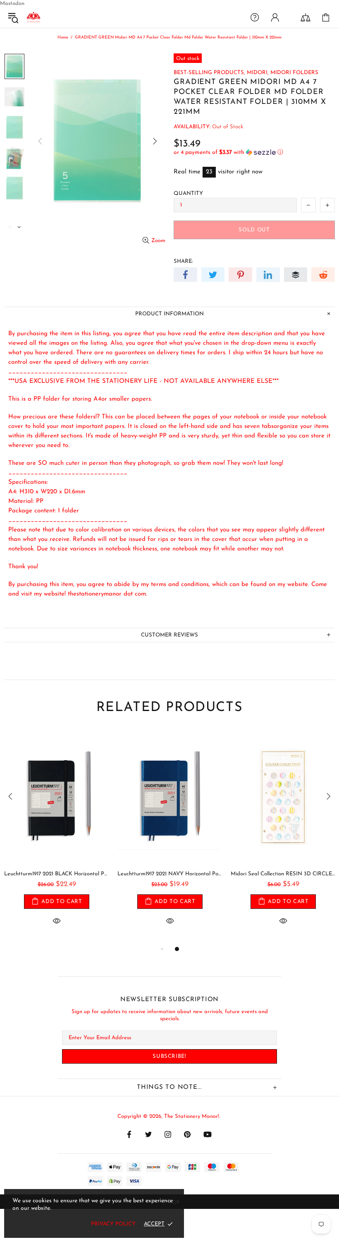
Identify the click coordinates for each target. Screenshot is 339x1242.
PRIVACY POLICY (113, 1224)
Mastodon (12, 3)
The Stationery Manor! (33, 17)
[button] (254, 152)
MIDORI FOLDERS (294, 72)
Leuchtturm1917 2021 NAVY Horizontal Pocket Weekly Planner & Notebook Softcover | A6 (169, 874)
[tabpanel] (56, 837)
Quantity (188, 193)
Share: (183, 261)
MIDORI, (258, 72)
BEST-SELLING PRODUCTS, (209, 72)
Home (62, 37)
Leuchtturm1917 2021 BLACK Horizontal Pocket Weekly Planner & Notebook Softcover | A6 (56, 874)
